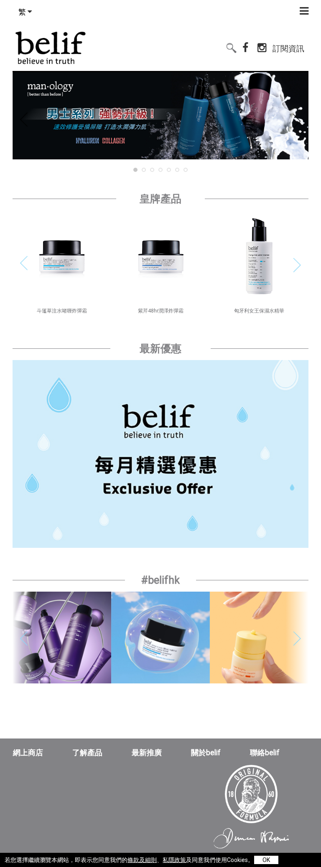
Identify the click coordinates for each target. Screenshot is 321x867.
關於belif (206, 753)
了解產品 (87, 753)
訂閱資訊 (288, 45)
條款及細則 (142, 860)
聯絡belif (265, 753)
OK (266, 860)
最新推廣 (147, 753)
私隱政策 (174, 860)
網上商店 (28, 753)
